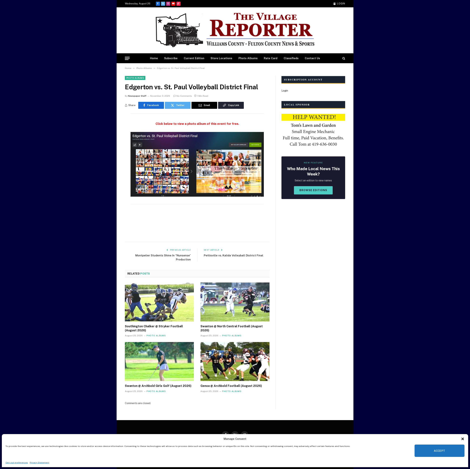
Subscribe (171, 58)
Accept (439, 450)
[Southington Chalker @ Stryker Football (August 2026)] (159, 301)
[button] (462, 439)
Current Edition (194, 58)
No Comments (184, 96)
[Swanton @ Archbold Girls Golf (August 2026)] (159, 361)
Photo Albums (248, 58)
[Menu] (127, 58)
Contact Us (312, 58)
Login (284, 90)
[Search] (343, 58)
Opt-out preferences (17, 462)
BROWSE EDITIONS (313, 190)
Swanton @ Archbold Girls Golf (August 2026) (158, 386)
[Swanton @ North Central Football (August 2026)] (235, 301)
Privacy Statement (39, 462)
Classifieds (291, 58)
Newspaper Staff (137, 96)
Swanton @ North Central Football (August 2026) (231, 328)
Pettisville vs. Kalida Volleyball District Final (233, 255)
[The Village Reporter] (235, 30)
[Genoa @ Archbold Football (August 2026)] (235, 361)
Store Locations (221, 58)
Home (154, 58)
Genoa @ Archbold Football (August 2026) (231, 386)
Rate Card (270, 58)
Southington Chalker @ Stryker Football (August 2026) (154, 328)
